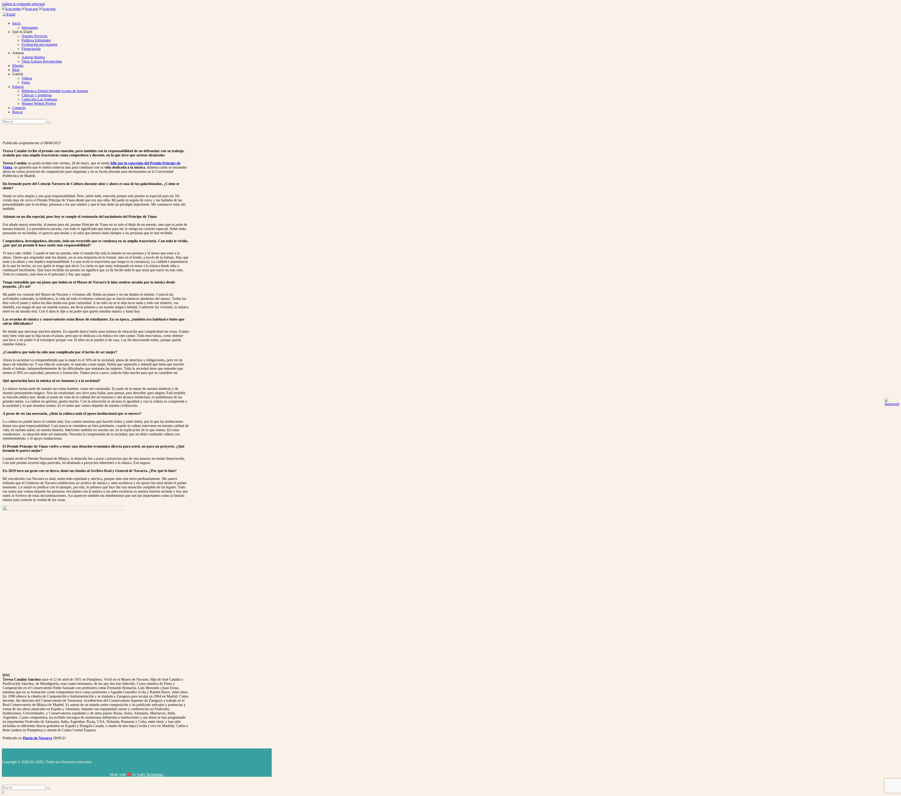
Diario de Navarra (37, 738)
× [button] (3, 792)
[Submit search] (48, 788)
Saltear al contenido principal (23, 4)
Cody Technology (150, 775)
